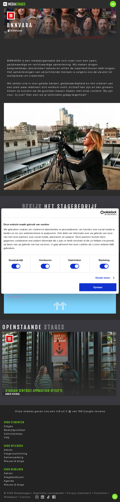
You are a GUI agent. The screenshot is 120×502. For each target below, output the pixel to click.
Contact (25, 497)
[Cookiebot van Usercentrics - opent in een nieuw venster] (102, 213)
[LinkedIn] (42, 497)
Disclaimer (101, 493)
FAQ (7, 437)
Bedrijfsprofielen (15, 430)
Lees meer (14, 296)
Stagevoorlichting (15, 453)
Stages (8, 426)
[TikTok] (48, 497)
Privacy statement (79, 493)
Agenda (9, 481)
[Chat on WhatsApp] (115, 499)
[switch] (45, 266)
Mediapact (11, 497)
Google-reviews (94, 411)
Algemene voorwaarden (48, 493)
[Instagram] (37, 497)
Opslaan (97, 287)
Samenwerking (13, 457)
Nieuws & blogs (14, 461)
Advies (8, 449)
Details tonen (102, 277)
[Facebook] (54, 497)
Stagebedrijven (14, 477)
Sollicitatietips (13, 433)
